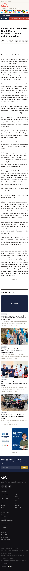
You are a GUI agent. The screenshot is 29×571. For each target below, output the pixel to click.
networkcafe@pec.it (22, 557)
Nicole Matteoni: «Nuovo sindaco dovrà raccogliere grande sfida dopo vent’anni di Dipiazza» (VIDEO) (13, 317)
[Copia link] (26, 41)
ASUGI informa (4, 494)
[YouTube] (9, 486)
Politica (6, 23)
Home (3, 15)
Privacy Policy (4, 534)
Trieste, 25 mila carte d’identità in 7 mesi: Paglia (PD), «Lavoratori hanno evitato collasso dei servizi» (12, 350)
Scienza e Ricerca (19, 508)
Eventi (16, 496)
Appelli (16, 494)
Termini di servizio (5, 539)
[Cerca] (26, 15)
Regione (17, 505)
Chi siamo (3, 527)
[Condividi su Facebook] (16, 41)
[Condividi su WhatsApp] (23, 41)
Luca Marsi (2, 41)
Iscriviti (24, 467)
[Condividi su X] (20, 41)
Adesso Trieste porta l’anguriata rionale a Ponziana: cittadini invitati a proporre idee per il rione (14, 383)
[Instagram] (6, 486)
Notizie (8, 15)
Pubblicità (3, 532)
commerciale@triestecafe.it (7, 520)
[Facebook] (2, 486)
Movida (3, 503)
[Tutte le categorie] (23, 15)
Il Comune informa (5, 499)
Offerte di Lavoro (19, 503)
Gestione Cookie (5, 542)
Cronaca (3, 496)
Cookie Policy (4, 537)
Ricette (3, 508)
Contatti (3, 530)
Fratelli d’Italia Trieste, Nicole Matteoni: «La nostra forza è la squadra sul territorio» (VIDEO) (13, 416)
